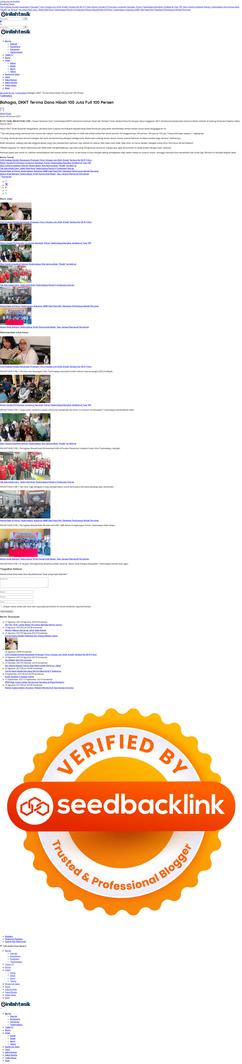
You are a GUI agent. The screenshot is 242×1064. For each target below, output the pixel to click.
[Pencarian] (1, 24)
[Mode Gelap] (1, 21)
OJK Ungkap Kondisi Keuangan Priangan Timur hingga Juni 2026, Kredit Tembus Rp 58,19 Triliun (45, 7)
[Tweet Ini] (6, 185)
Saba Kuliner (11, 80)
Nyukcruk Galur (12, 74)
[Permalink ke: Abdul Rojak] (2, 110)
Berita (8, 41)
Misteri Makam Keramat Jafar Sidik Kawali (25, 630)
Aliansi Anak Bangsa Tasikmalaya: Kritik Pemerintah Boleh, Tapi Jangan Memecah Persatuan (44, 174)
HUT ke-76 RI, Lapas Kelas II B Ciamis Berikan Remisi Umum (33, 624)
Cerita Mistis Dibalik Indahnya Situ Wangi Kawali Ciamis (31, 636)
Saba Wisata (11, 82)
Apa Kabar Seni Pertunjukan (18, 660)
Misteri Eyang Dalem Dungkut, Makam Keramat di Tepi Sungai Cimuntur (39, 687)
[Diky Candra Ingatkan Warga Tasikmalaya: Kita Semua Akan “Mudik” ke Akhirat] (16, 261)
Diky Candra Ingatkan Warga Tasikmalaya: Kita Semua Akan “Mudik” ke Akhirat (38, 165)
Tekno (13, 71)
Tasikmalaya (16, 52)
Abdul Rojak (5, 113)
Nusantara (15, 46)
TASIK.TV (9, 55)
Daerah (13, 44)
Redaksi (9, 936)
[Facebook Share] (6, 181)
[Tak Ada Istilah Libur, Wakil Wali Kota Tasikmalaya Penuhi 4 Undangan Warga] (16, 282)
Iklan (7, 88)
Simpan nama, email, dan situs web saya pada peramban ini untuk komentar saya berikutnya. (47, 606)
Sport (12, 69)
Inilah (7, 60)
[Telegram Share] (6, 190)
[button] (25, 18)
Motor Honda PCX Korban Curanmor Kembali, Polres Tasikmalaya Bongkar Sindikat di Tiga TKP (137, 7)
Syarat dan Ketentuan (15, 941)
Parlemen (14, 49)
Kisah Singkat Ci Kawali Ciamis (19, 676)
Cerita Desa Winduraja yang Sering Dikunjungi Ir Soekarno (33, 671)
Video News (10, 85)
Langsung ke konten (10, 1)
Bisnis (7, 57)
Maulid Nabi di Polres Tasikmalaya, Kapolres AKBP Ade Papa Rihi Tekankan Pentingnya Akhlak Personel (141, 9)
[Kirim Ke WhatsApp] (6, 193)
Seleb (13, 66)
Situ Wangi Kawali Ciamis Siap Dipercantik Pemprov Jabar (33, 665)
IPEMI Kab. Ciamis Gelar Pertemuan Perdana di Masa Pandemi (34, 682)
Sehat (13, 63)
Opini (7, 77)
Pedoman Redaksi (14, 939)
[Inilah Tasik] (22, 16)
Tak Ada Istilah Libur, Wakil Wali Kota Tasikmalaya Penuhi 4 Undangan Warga (55, 9)
